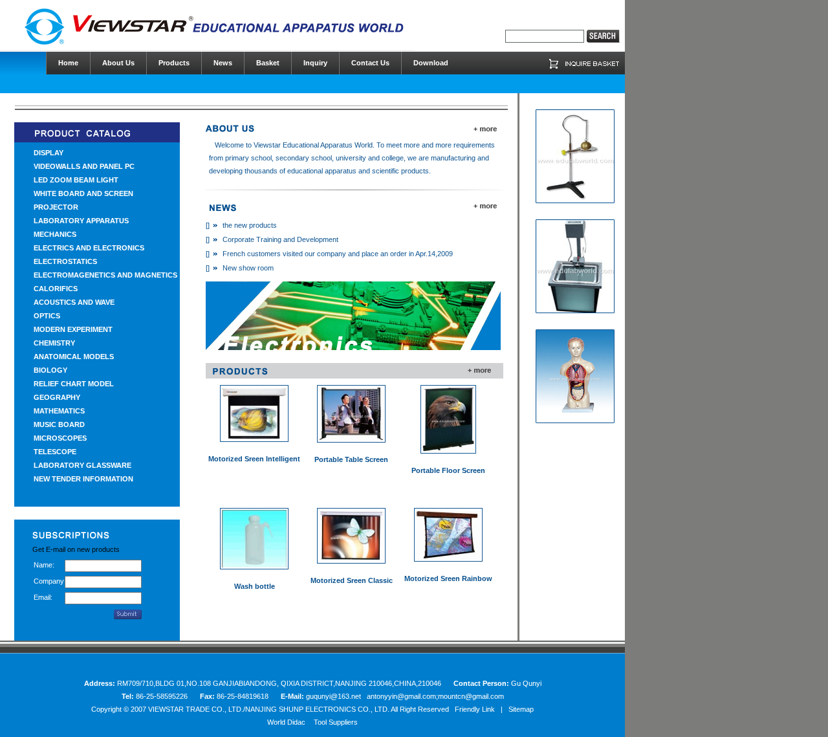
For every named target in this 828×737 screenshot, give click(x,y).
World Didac (286, 722)
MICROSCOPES (60, 438)
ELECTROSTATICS (65, 261)
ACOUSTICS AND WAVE (74, 302)
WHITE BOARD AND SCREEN (83, 193)
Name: (44, 565)
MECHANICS (55, 234)
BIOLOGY (50, 370)
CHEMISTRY (54, 343)
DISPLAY (48, 153)
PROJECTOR (56, 207)
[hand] (603, 36)
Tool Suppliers (336, 722)
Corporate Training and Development (280, 239)
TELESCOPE (55, 452)
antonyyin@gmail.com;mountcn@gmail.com (435, 696)
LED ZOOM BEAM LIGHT (76, 180)
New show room (248, 268)
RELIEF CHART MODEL (74, 384)
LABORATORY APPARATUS (81, 221)
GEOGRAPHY (57, 397)
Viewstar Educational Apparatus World (313, 145)
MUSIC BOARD (59, 424)
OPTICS (47, 316)
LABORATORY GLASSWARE (82, 465)
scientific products (400, 171)
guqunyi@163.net (334, 696)
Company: (49, 581)
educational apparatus (321, 171)
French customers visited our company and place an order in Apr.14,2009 (338, 254)
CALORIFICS (56, 288)
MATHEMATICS (59, 411)
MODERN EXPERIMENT (73, 329)
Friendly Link (475, 709)
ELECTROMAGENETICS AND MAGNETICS (105, 275)
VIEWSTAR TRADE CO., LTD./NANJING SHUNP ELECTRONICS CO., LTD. (268, 709)
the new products (250, 225)
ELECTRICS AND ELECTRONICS (89, 248)
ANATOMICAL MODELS (74, 356)
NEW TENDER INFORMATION (83, 479)
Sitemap (521, 709)
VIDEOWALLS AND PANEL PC (84, 166)
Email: (43, 597)
